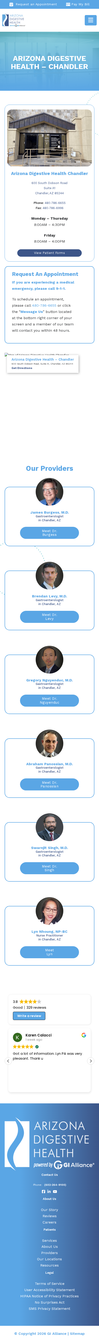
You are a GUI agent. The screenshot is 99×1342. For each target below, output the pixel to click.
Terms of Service (49, 1283)
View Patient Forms (49, 253)
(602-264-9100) (55, 1184)
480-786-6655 (50, 203)
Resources (49, 1265)
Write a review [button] (29, 1016)
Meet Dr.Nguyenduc (49, 700)
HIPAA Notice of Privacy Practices (49, 1296)
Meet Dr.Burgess (49, 533)
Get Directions (22, 368)
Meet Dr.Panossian (50, 784)
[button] (90, 1061)
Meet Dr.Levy (49, 617)
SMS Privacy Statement (49, 1308)
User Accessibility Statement (49, 1290)
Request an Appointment (36, 4)
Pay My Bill (80, 4)
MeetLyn (49, 952)
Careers (49, 1222)
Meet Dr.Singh (49, 868)
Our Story (49, 1210)
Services (49, 1240)
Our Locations (49, 1259)
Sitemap (77, 1333)
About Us (49, 1246)
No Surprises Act (49, 1302)
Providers (49, 1253)
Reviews (50, 1216)
